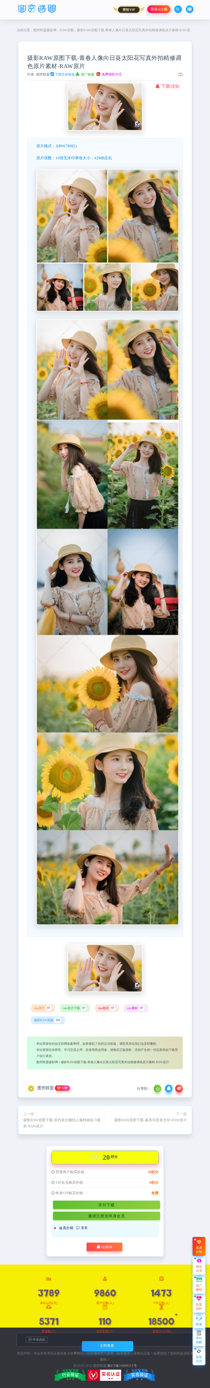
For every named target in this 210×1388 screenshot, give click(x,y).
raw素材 (135, 1008)
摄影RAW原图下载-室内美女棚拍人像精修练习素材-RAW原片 (62, 1123)
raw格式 (106, 1008)
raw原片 (42, 1008)
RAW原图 (67, 30)
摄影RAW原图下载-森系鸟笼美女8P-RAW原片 (150, 1120)
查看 (84, 1228)
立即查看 (107, 1345)
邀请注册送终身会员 (106, 1216)
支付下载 (106, 1205)
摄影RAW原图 (47, 1020)
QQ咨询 (106, 1246)
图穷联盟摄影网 (45, 30)
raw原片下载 (74, 1008)
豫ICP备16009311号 (122, 1365)
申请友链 (38, 1339)
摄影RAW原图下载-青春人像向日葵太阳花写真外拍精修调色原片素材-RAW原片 (115, 1062)
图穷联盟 (43, 74)
